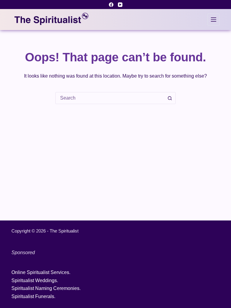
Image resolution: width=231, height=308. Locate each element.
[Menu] (214, 20)
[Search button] (169, 98)
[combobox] (110, 98)
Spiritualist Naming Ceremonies (45, 288)
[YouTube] (120, 4)
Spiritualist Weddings (34, 280)
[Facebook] (111, 4)
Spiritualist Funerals (32, 296)
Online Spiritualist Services (40, 272)
